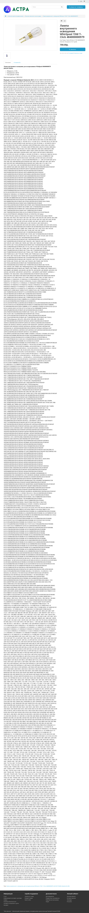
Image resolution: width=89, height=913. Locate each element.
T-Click (44, 886)
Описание (8, 62)
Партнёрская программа (52, 900)
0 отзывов (70, 53)
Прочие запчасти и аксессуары (33, 16)
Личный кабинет (71, 896)
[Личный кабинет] (82, 1)
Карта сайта (28, 900)
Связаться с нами (29, 896)
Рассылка (69, 901)
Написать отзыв (78, 53)
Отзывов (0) (17, 62)
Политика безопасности (10, 901)
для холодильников (29, 886)
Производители (50, 896)
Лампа (8, 886)
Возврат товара (29, 898)
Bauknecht (64, 886)
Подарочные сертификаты (53, 898)
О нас (5, 896)
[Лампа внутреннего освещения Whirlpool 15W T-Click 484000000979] (30, 35)
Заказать (73, 49)
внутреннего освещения (16, 886)
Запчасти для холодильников (15, 16)
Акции (47, 901)
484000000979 (50, 886)
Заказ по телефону (76, 7)
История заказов (71, 898)
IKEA (69, 886)
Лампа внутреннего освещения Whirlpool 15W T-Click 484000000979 (60, 16)
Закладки (69, 900)
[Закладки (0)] (84, 1)
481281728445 (57, 886)
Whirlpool (36, 886)
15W (41, 886)
